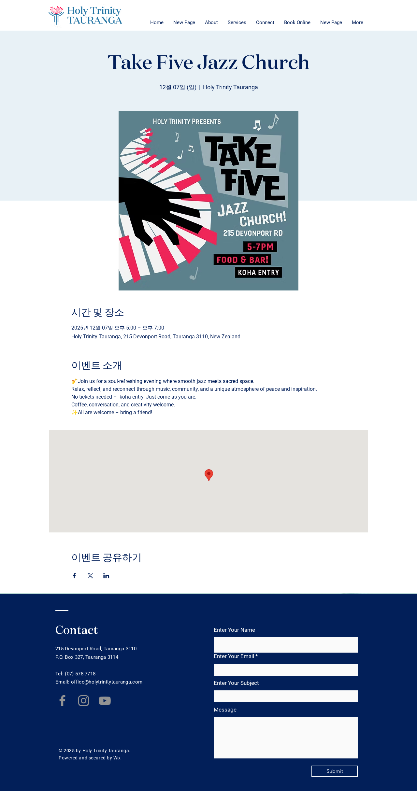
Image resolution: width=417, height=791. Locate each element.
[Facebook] (62, 700)
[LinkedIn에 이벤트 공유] (106, 575)
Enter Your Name (234, 630)
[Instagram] (83, 700)
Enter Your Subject (236, 683)
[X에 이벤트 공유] (90, 575)
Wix (117, 757)
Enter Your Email (234, 656)
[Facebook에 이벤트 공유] (74, 575)
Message (225, 710)
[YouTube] (104, 700)
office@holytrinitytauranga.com (106, 682)
